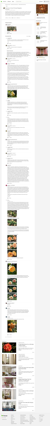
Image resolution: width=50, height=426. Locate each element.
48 (33, 375)
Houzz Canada (31, 416)
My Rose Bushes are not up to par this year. (43, 41)
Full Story (20, 360)
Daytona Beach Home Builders (22, 55)
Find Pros (4, 1)
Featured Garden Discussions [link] (22, 4)
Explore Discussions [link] (7, 4)
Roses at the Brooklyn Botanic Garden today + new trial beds (43, 37)
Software (9, 1)
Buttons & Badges (22, 423)
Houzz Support (31, 421)
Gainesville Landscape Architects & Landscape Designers (14, 52)
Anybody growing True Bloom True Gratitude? (43, 27)
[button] (19, 29)
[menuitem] (5, 1)
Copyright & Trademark (14, 423)
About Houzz (12, 416)
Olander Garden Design (22, 392)
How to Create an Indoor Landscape (26, 390)
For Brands (21, 422)
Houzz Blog (41, 416)
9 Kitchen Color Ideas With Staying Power (26, 403)
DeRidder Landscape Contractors (14, 55)
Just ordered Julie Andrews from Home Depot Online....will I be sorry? (43, 32)
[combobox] (27, 1)
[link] (8, 32)
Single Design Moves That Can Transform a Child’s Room (25, 380)
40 (33, 352)
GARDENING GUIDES (21, 342)
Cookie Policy (12, 421)
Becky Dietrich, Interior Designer (23, 357)
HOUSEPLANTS (20, 389)
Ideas (13, 1)
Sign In (30, 423)
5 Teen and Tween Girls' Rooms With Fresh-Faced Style (26, 368)
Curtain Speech (22, 355)
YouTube (41, 420)
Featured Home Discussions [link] (14, 4)
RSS (40, 421)
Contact (31, 422)
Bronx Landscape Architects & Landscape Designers (16, 54)
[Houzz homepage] (1, 1)
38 (33, 387)
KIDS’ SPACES (20, 377)
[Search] (16, 1)
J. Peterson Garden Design (23, 346)
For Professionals (22, 416)
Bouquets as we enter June (43, 22)
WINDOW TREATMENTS (22, 354)
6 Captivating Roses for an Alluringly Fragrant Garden (26, 345)
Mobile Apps (12, 422)
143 (33, 410)
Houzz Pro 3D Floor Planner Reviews (24, 421)
